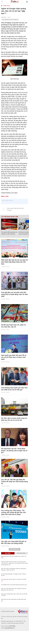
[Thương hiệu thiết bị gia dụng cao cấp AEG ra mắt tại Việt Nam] (9, 224)
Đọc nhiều (7, 553)
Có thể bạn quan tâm (9, 216)
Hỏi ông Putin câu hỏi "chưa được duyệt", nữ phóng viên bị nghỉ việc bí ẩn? (14, 450)
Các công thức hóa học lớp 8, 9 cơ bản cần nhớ (13, 579)
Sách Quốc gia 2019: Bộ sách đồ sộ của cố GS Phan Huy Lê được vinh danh (13, 357)
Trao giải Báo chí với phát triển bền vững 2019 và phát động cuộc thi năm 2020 (14, 294)
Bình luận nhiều (21, 553)
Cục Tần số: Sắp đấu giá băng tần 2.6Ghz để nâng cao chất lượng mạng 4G (14, 481)
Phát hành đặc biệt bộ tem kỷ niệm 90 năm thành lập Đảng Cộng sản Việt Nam (14, 262)
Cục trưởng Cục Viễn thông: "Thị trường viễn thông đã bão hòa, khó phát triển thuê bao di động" (13, 512)
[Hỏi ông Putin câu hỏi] (14, 437)
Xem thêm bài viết (14, 549)
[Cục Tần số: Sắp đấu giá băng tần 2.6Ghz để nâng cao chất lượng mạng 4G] (14, 468)
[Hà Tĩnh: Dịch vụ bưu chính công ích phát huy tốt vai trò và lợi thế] (14, 406)
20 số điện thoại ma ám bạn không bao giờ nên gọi (14, 584)
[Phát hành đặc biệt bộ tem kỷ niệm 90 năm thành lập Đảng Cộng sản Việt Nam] (14, 248)
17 (14, 570)
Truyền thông (6, 5)
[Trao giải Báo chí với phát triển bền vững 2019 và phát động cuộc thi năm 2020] (14, 281)
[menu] (1, 1)
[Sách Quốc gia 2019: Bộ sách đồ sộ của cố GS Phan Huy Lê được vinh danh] (14, 344)
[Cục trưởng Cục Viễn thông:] (14, 499)
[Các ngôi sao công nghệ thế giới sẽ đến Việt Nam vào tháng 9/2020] (14, 530)
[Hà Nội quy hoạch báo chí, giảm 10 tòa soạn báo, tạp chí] (14, 313)
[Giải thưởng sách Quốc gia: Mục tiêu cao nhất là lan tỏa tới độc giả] (14, 376)
